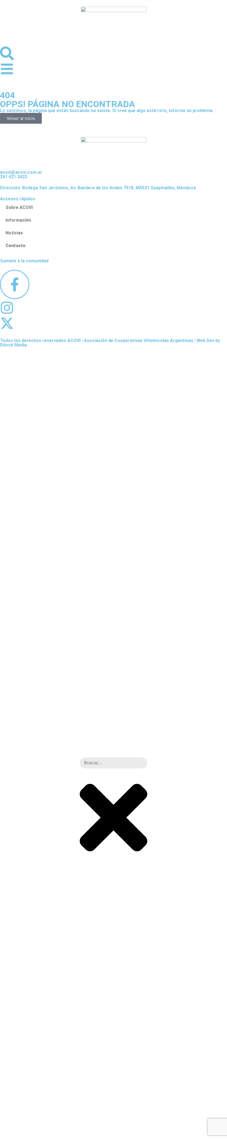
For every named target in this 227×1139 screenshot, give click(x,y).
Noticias (14, 232)
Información (18, 220)
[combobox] (113, 762)
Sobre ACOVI (19, 207)
